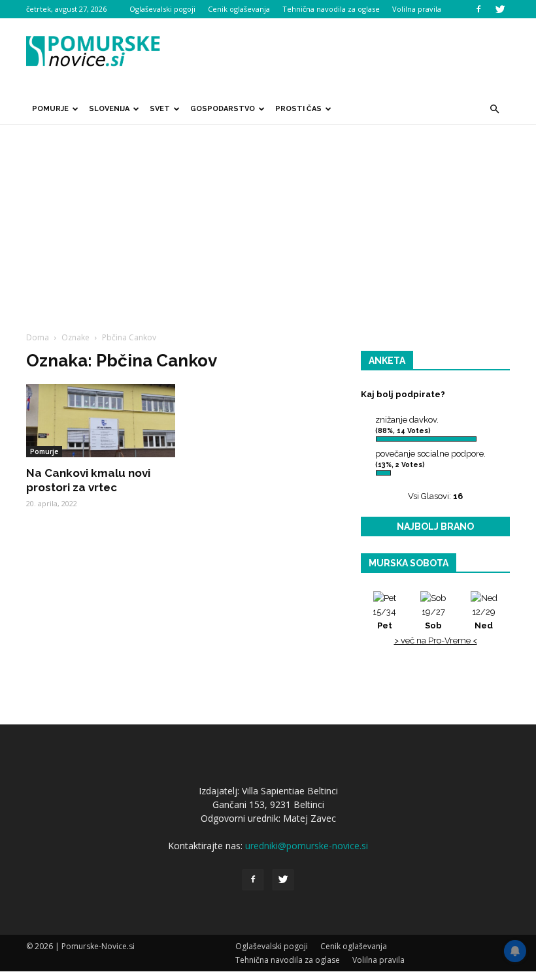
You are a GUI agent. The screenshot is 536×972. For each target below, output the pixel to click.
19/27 (433, 618)
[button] (494, 109)
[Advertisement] (268, 222)
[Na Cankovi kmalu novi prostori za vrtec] (100, 420)
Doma (37, 337)
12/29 (483, 618)
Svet (160, 109)
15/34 (384, 618)
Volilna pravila (416, 9)
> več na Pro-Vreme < (435, 640)
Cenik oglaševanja (239, 9)
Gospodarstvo (222, 109)
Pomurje (50, 109)
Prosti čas (298, 109)
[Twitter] (500, 9)
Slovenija (109, 109)
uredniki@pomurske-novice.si (306, 845)
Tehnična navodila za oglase (331, 9)
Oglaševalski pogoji (162, 9)
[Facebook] (478, 9)
